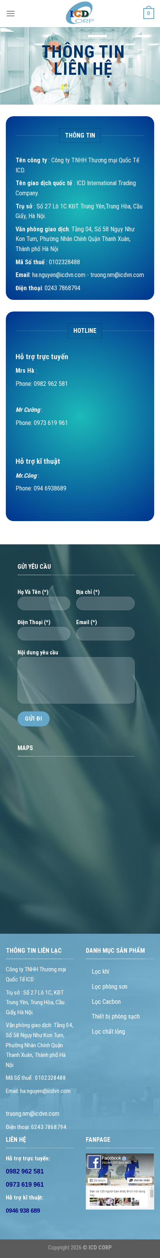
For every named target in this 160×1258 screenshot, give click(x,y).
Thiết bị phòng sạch (116, 1016)
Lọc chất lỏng (108, 1031)
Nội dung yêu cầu (37, 652)
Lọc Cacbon (106, 1001)
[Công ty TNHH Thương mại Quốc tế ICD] (80, 13)
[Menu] (10, 13)
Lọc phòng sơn (109, 986)
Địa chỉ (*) (88, 592)
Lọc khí (100, 971)
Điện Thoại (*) (33, 622)
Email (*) (86, 622)
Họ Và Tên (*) (33, 592)
